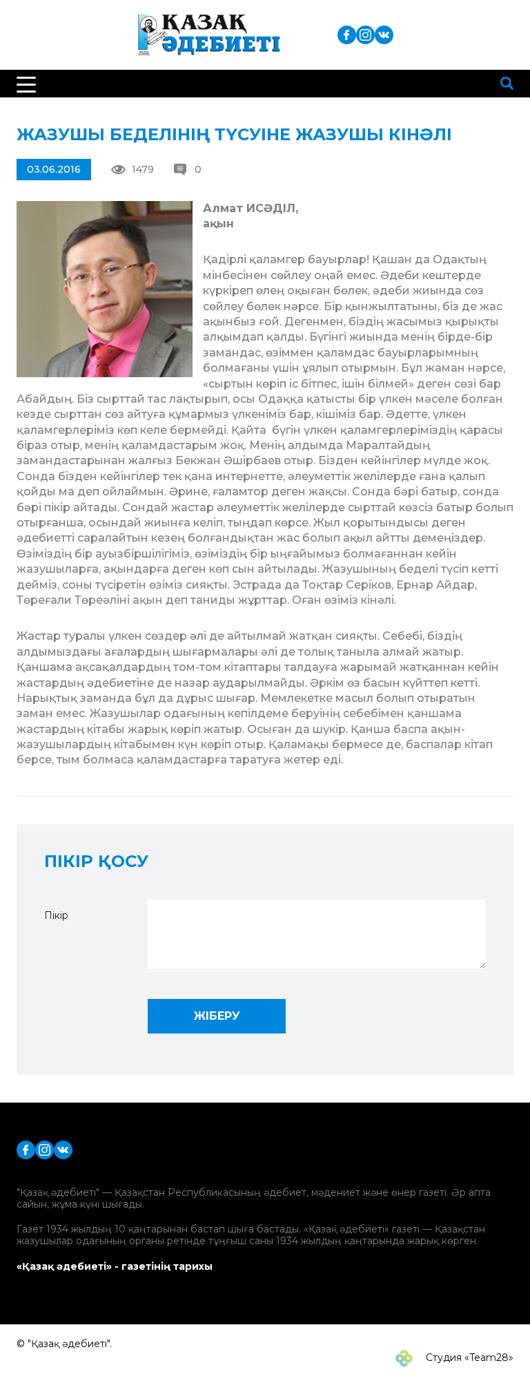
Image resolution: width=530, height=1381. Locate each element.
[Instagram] (365, 34)
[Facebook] (346, 34)
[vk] (384, 34)
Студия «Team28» (468, 1357)
